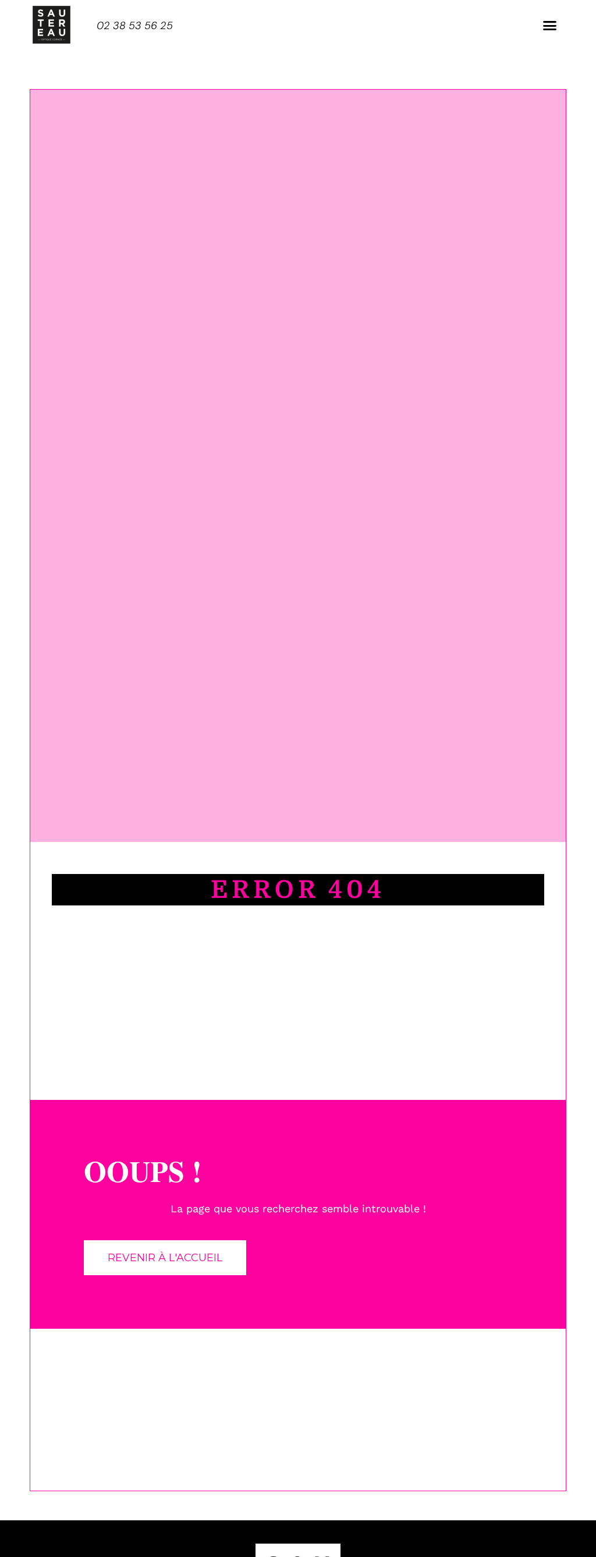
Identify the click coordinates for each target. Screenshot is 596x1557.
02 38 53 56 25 (135, 26)
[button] (549, 26)
